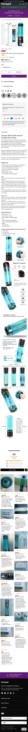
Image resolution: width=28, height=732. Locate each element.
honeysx (5, 726)
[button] (23, 4)
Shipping (3, 61)
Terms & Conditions (10, 728)
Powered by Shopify (10, 726)
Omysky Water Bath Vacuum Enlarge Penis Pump (12, 19)
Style (2, 64)
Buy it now (14, 76)
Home (2, 19)
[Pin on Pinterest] (10, 91)
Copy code (18, 15)
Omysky (2, 48)
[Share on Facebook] (8, 91)
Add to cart (18, 72)
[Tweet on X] (5, 91)
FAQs (15, 728)
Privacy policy (3, 728)
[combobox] (14, 7)
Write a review (12, 470)
